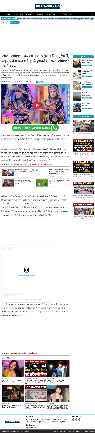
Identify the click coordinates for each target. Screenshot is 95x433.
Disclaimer (91, 431)
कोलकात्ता (48, 14)
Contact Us (30, 425)
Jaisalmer (39, 14)
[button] (3, 14)
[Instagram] (76, 419)
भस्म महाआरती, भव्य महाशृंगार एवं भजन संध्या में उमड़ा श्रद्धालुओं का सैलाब (31, 164)
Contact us (62, 431)
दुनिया (71, 14)
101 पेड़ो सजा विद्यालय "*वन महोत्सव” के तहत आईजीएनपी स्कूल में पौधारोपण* (33, 215)
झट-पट (83, 57)
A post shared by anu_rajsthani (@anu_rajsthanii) (26, 299)
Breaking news (18, 14)
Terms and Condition (81, 431)
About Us (30, 417)
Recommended (83, 117)
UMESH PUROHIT (8, 81)
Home (8, 14)
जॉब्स (54, 14)
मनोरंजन (14, 22)
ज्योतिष (59, 14)
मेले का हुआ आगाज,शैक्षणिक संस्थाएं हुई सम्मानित (24, 353)
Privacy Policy (70, 431)
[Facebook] (73, 419)
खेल (76, 14)
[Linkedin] (79, 419)
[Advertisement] (47, 38)
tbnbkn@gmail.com (31, 427)
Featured (29, 14)
